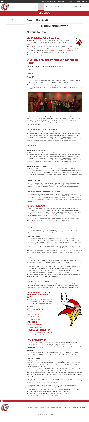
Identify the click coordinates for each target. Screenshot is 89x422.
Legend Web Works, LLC (47, 414)
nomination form (53, 210)
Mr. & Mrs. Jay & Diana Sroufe (34, 327)
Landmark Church (31, 335)
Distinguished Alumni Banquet (13, 20)
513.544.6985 (69, 1)
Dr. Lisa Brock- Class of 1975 (34, 317)
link (33, 46)
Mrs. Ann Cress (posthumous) (34, 324)
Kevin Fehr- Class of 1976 (33, 314)
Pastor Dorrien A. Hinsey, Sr (46, 332)
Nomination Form (66, 49)
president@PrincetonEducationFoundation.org (58, 50)
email (30, 124)
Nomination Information (12, 23)
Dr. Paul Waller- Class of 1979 (34, 312)
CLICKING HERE (64, 344)
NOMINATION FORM (36, 206)
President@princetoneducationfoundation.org (53, 1)
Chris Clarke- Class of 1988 (34, 319)
